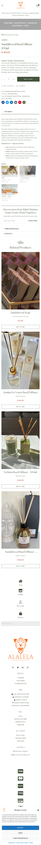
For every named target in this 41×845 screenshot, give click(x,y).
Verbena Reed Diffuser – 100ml (20, 472)
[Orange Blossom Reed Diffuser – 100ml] (9, 188)
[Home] (20, 581)
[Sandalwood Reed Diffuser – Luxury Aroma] (28, 170)
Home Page (8, 23)
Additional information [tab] (12, 229)
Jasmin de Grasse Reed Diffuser (20, 392)
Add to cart (28, 79)
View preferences (20, 838)
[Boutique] (20, 590)
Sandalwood (26, 96)
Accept (20, 828)
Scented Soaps (17, 316)
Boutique (20, 594)
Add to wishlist (9, 86)
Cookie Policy (11, 842)
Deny (20, 833)
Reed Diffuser (17, 96)
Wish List (20, 617)
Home (20, 585)
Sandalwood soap (20, 313)
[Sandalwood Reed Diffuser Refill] (9, 170)
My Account (20, 606)
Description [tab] (8, 111)
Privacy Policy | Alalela (22, 842)
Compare (22, 86)
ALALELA (9, 98)
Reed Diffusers (20, 23)
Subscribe (32, 221)
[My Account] (20, 602)
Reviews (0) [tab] (8, 233)
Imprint (31, 842)
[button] (38, 810)
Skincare (25, 316)
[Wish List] (20, 613)
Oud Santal (8, 96)
